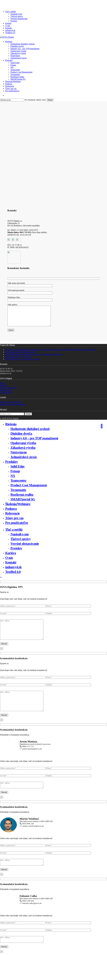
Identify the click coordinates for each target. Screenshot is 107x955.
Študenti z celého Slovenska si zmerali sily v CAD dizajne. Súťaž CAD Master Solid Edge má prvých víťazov (50, 350)
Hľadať (50, 100)
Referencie (12, 513)
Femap (15, 471)
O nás (2, 383)
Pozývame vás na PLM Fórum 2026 (20, 352)
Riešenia (10, 424)
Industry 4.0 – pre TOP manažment (34, 438)
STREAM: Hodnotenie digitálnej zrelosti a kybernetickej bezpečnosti (33, 354)
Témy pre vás (14, 518)
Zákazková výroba (22, 447)
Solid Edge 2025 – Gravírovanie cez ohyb (22, 359)
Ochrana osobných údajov (11, 402)
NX (12, 476)
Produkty (11, 462)
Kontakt (3, 385)
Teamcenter (18, 480)
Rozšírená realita (21, 494)
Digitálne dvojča (21, 433)
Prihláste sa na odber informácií (13, 404)
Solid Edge (17, 466)
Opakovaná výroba (23, 443)
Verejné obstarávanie (8, 388)
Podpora (11, 508)
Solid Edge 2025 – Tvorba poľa (18, 357)
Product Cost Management (28, 485)
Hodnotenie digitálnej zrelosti (29, 429)
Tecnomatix (18, 490)
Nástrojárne (18, 452)
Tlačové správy (6, 392)
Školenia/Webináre (17, 504)
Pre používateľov (16, 523)
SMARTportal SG (22, 499)
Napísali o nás (6, 390)
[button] (1, 577)
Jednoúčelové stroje (23, 457)
